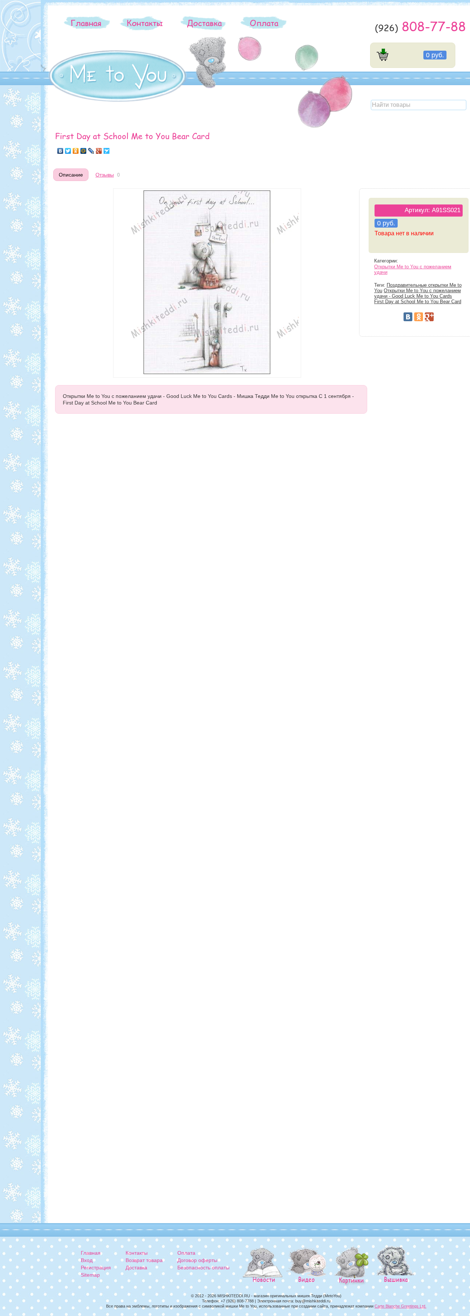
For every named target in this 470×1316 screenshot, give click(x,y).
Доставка (204, 22)
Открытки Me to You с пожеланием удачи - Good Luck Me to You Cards (417, 293)
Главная (85, 22)
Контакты (145, 22)
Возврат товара (144, 1260)
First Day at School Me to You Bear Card (417, 301)
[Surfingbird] (107, 151)
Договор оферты (197, 1260)
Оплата (264, 22)
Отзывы (104, 175)
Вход (87, 1260)
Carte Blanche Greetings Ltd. (400, 1306)
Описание (71, 175)
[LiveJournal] (91, 151)
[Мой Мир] (83, 151)
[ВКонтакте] (60, 151)
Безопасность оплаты (203, 1267)
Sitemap (90, 1275)
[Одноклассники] (76, 151)
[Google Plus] (99, 151)
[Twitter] (68, 151)
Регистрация (96, 1267)
